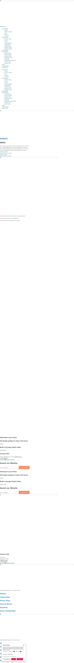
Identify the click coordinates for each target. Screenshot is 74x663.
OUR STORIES (5, 50)
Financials (7, 36)
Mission (6, 30)
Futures (6, 41)
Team (6, 33)
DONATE (4, 139)
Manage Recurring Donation (10, 60)
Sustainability (7, 44)
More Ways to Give (8, 57)
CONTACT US (5, 67)
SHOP (3, 64)
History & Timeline (8, 31)
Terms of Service (6, 604)
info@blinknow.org (18, 456)
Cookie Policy (5, 597)
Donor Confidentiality (8, 611)
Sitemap (3, 594)
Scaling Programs (8, 48)
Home (15, 218)
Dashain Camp (8, 63)
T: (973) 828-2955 (3, 458)
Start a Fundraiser (8, 54)
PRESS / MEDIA (5, 66)
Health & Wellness (8, 43)
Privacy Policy (5, 600)
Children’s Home (8, 38)
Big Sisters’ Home (8, 47)
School (6, 40)
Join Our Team (8, 61)
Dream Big (7, 58)
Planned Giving (8, 56)
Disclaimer (4, 607)
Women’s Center (8, 46)
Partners (6, 34)
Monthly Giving (8, 53)
